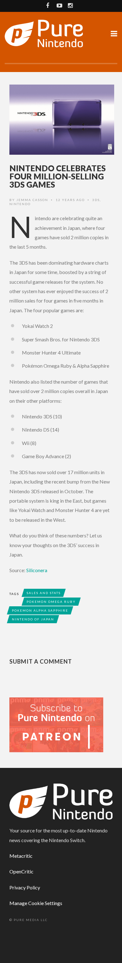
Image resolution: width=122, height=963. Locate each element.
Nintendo (20, 204)
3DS (96, 200)
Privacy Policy (24, 887)
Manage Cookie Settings (35, 903)
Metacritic (21, 856)
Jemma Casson (32, 200)
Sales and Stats (44, 593)
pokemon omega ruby (51, 601)
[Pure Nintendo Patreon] (56, 724)
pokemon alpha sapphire (40, 610)
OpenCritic (21, 871)
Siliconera (36, 570)
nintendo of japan (33, 619)
